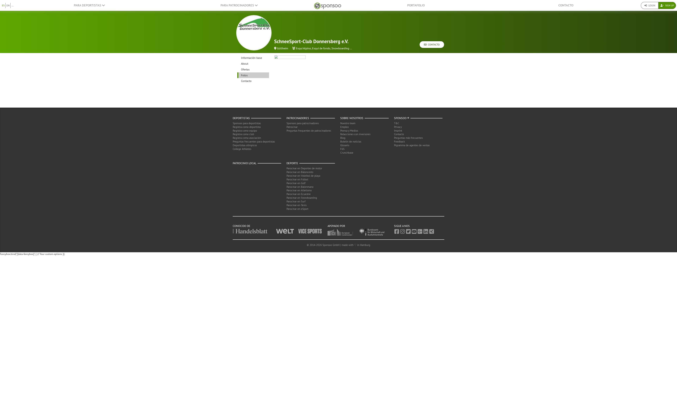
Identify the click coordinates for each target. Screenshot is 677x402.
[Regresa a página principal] (327, 5)
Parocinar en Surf (296, 201)
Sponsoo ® (401, 118)
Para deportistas (88, 5)
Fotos (244, 75)
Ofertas (245, 69)
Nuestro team (347, 123)
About (244, 63)
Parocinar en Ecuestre (298, 194)
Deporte (292, 163)
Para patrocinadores (238, 5)
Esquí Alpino (303, 48)
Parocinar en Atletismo (299, 190)
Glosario (344, 145)
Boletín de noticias (350, 141)
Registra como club (243, 134)
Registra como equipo (245, 130)
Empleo (344, 127)
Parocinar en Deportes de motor (304, 168)
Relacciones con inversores (355, 134)
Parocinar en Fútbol (297, 179)
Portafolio (416, 5)
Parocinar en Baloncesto (299, 172)
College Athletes (242, 149)
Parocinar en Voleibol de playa (303, 175)
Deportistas (241, 118)
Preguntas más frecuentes (408, 138)
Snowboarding (340, 48)
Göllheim (282, 48)
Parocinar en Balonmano (299, 186)
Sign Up (669, 5)
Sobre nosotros (351, 118)
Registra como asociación (247, 138)
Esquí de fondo (321, 48)
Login (651, 5)
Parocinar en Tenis (296, 205)
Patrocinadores (297, 118)
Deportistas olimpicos (245, 145)
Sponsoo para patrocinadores (302, 123)
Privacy (398, 127)
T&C (396, 123)
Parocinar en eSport (297, 209)
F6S (342, 149)
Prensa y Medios (349, 130)
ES (3, 5)
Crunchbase (346, 152)
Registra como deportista (247, 127)
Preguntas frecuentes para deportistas (254, 141)
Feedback (399, 141)
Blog (342, 138)
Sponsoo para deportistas (247, 123)
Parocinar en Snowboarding (301, 197)
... (12, 5)
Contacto (565, 5)
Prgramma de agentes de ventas (412, 145)
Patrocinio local (244, 163)
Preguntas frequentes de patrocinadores (308, 130)
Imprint (398, 130)
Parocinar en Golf (296, 183)
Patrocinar (292, 127)
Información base (251, 58)
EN (8, 5)
